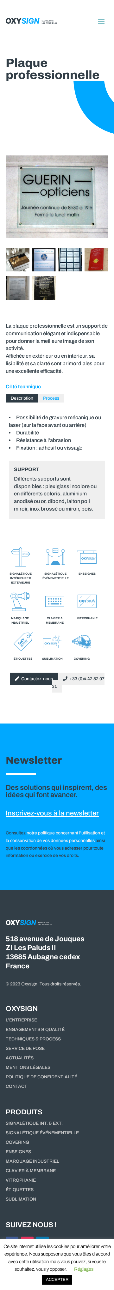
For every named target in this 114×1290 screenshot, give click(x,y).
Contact (16, 1086)
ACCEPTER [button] (57, 1279)
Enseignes (18, 1152)
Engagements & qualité (35, 1029)
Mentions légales (28, 1067)
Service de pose (25, 1048)
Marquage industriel (32, 1161)
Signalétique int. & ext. (34, 1123)
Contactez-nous (36, 678)
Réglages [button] (83, 1269)
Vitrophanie (21, 1180)
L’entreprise (21, 1020)
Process (51, 398)
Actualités (20, 1058)
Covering (17, 1142)
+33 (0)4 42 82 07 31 (78, 682)
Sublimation (21, 1199)
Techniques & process (33, 1039)
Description (22, 398)
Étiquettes (20, 1190)
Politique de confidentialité (41, 1077)
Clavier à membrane (31, 1171)
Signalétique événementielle (42, 1133)
